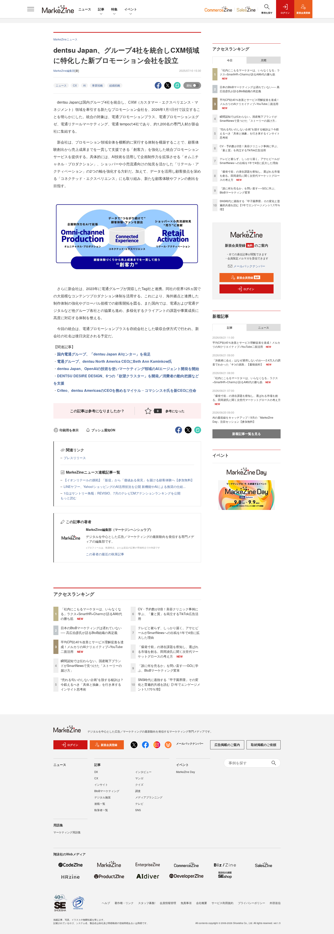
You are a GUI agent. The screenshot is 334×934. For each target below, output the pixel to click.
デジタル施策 (102, 797)
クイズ (139, 784)
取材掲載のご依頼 (263, 744)
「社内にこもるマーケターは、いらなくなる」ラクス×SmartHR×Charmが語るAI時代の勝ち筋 (91, 614)
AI (84, 85)
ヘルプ (106, 903)
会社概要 (201, 903)
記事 (101, 9)
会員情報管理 (168, 903)
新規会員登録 (248, 278)
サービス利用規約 (222, 903)
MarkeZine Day (185, 772)
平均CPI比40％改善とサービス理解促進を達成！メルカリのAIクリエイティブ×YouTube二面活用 (92, 647)
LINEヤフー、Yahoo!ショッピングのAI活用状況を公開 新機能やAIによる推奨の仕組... (125, 486)
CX (75, 85)
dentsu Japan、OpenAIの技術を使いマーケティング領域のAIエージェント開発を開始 (128, 368)
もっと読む (68, 498)
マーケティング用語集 (67, 832)
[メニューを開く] (31, 9)
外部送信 (275, 903)
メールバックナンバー (249, 266)
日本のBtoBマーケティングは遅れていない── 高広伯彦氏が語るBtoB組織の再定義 (91, 630)
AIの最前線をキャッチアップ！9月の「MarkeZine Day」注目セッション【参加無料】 (242, 419)
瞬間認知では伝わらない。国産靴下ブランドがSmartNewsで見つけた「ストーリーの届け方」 (91, 665)
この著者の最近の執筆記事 (105, 554)
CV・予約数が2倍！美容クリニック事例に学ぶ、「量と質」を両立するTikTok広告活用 (168, 614)
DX (96, 772)
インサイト (101, 784)
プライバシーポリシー (251, 903)
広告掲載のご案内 (227, 744)
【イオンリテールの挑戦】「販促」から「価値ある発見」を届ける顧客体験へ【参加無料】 (129, 480)
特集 (114, 9)
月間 (263, 60)
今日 (229, 60)
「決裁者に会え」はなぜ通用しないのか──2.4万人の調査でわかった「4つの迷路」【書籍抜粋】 (246, 362)
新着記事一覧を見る (246, 433)
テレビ (139, 803)
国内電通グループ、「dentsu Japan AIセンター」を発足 (104, 354)
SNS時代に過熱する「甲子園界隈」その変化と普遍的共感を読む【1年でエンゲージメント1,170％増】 (169, 684)
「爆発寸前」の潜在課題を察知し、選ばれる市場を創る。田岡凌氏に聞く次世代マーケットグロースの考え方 (168, 651)
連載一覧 (99, 803)
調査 (138, 791)
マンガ (139, 778)
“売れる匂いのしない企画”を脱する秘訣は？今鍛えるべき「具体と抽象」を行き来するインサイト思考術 (92, 684)
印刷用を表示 (69, 430)
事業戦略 (97, 85)
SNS (138, 810)
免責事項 (186, 903)
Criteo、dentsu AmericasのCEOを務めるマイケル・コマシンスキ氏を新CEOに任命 (126, 390)
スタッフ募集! (146, 903)
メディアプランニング (148, 797)
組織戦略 (114, 85)
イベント (130, 9)
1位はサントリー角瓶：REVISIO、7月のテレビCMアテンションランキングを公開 (122, 493)
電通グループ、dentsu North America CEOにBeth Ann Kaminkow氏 (114, 361)
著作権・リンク (124, 903)
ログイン (248, 289)
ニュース (84, 9)
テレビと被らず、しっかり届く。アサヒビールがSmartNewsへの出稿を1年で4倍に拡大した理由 (168, 633)
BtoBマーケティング (106, 791)
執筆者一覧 (101, 810)
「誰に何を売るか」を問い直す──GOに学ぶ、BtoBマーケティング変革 (168, 668)
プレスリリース (75, 457)
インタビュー (143, 772)
